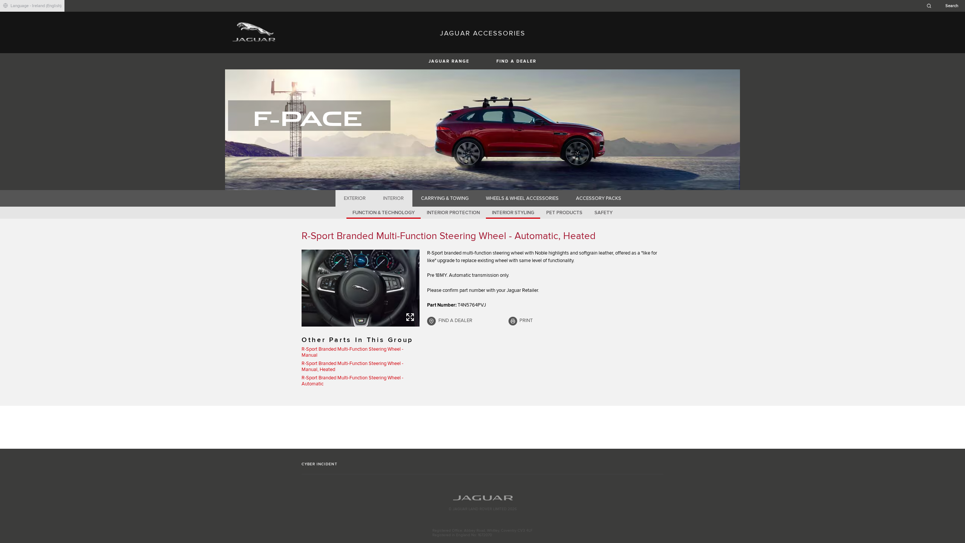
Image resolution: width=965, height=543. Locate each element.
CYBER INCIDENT (319, 464)
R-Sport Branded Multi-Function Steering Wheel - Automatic (352, 381)
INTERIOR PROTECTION (453, 213)
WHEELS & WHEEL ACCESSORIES (522, 198)
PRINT (526, 321)
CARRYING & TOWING (445, 198)
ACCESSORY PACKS (598, 198)
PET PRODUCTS (564, 213)
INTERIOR (393, 198)
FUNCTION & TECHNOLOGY (383, 213)
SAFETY (603, 213)
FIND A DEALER (516, 61)
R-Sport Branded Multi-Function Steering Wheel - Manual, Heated (352, 366)
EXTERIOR (355, 198)
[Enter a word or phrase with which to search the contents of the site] (944, 6)
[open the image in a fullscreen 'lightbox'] (361, 288)
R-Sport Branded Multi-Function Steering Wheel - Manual (352, 352)
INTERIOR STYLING (513, 213)
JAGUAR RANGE (449, 61)
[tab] (354, 198)
